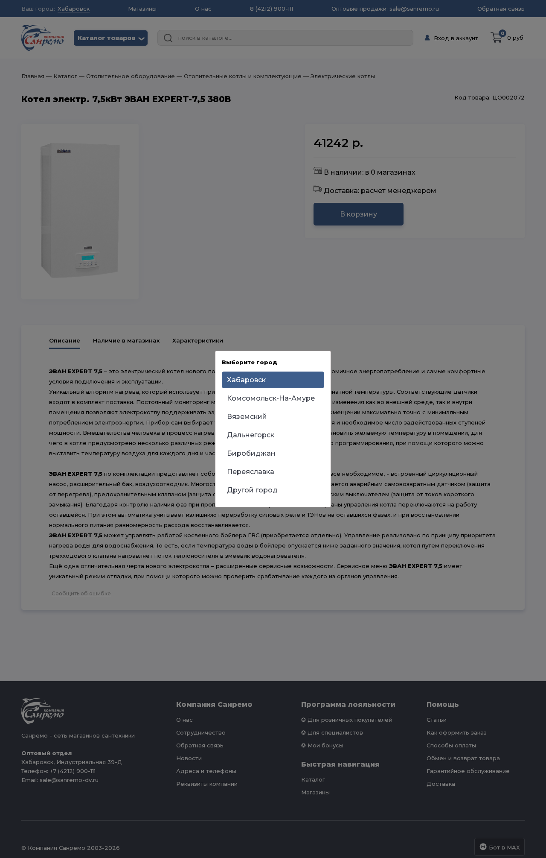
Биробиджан (251, 453)
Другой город (252, 490)
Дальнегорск (250, 435)
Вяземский (247, 417)
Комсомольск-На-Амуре (271, 398)
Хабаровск (246, 380)
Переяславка (250, 472)
